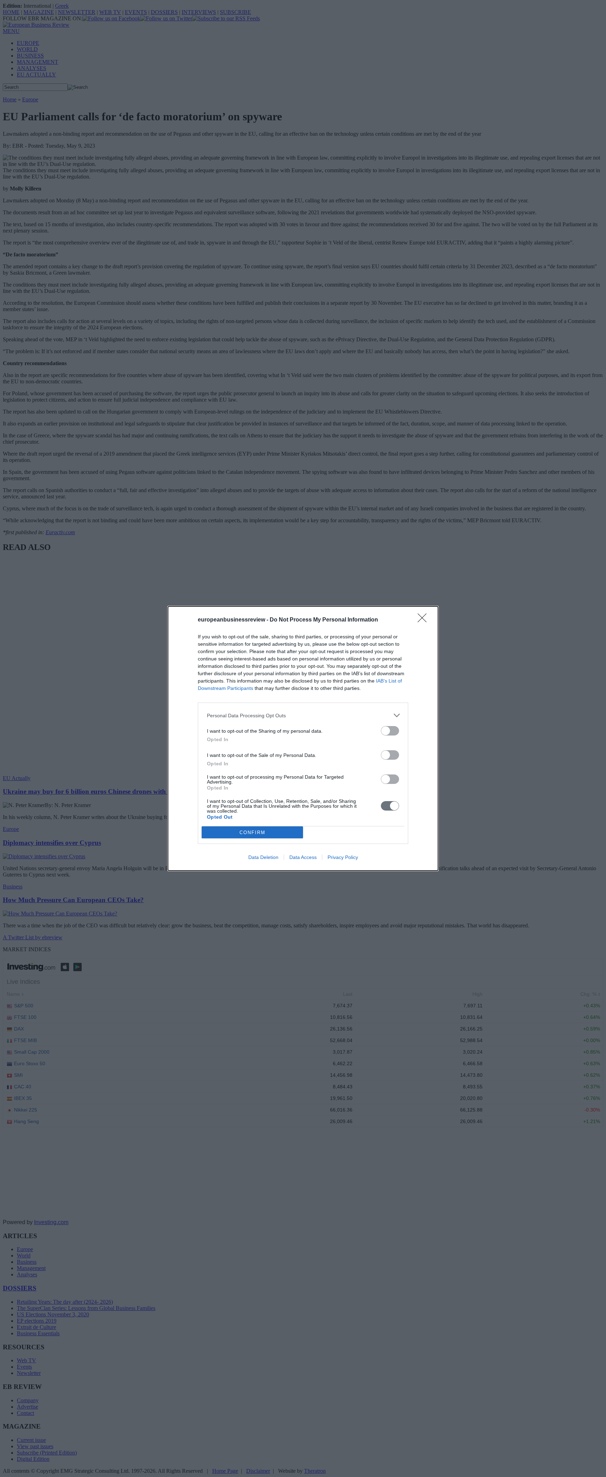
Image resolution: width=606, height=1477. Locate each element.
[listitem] (303, 715)
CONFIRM (252, 832)
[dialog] (303, 738)
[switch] (390, 731)
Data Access (303, 857)
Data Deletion (263, 857)
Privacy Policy (343, 857)
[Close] (424, 620)
